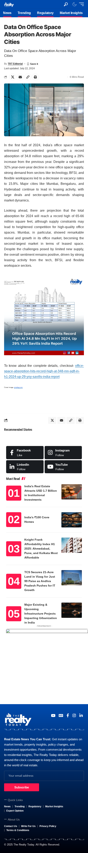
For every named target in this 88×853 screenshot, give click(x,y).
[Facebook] (25, 452)
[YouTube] (53, 715)
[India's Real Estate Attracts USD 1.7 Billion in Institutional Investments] (71, 491)
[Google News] (61, 715)
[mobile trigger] (80, 4)
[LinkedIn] (25, 466)
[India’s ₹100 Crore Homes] (71, 519)
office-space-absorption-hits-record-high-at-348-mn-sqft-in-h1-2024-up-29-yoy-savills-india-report (44, 371)
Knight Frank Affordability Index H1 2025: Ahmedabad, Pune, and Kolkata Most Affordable (41, 548)
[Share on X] (12, 77)
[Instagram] (63, 452)
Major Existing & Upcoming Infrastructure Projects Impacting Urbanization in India (40, 613)
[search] (66, 4)
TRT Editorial (15, 63)
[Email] (20, 77)
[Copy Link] (27, 77)
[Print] (35, 77)
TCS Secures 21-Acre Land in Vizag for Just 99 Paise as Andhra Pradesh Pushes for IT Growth (39, 581)
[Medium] (63, 466)
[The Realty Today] (9, 4)
